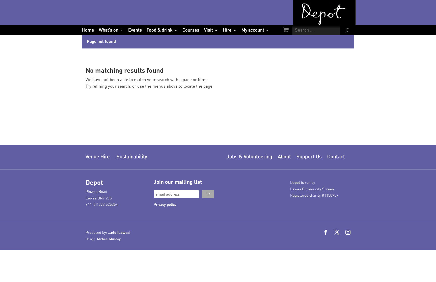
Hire (227, 30)
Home (88, 30)
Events (135, 30)
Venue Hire (98, 157)
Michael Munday (109, 239)
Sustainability (132, 157)
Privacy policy (165, 205)
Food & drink (160, 30)
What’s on (108, 30)
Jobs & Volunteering (249, 157)
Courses (190, 30)
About (284, 157)
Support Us (309, 157)
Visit (208, 30)
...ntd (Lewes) (119, 233)
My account (252, 30)
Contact (336, 157)
